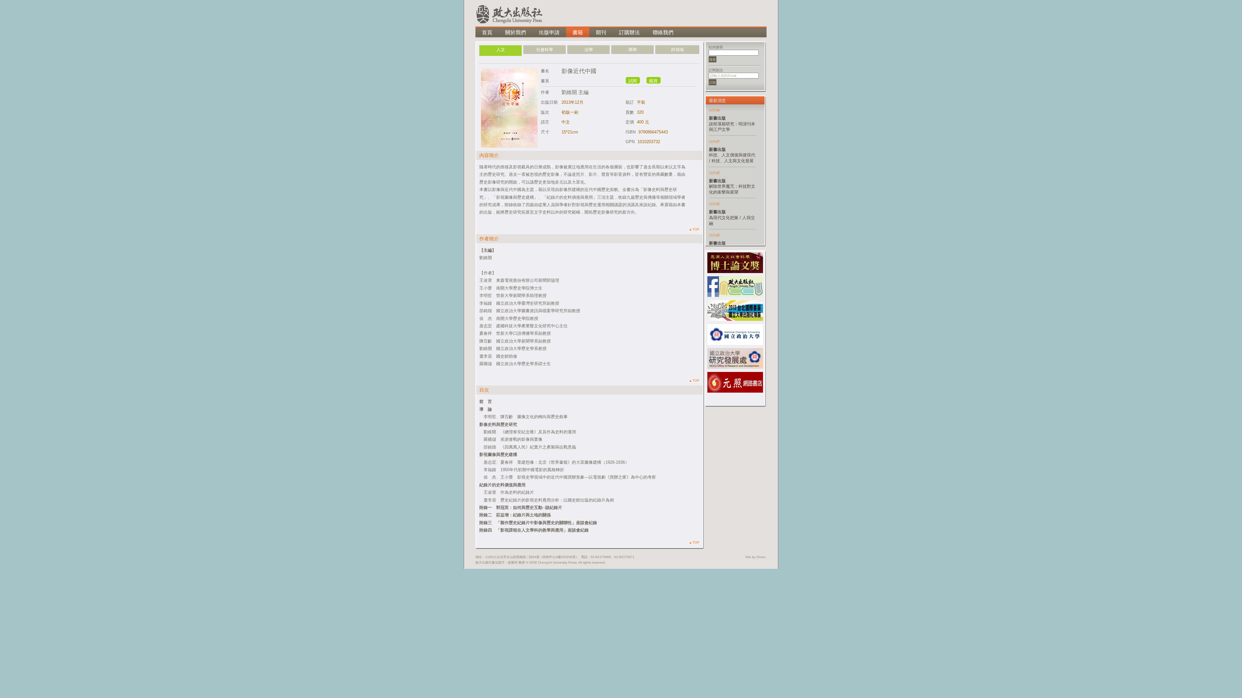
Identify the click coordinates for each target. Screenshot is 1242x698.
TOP (695, 229)
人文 (500, 49)
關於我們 (515, 32)
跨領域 (677, 49)
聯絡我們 (663, 32)
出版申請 (549, 32)
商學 (632, 49)
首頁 (487, 32)
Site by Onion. (756, 557)
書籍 (577, 32)
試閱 (632, 81)
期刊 (601, 32)
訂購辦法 (629, 32)
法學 (588, 49)
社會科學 (544, 49)
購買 (653, 81)
